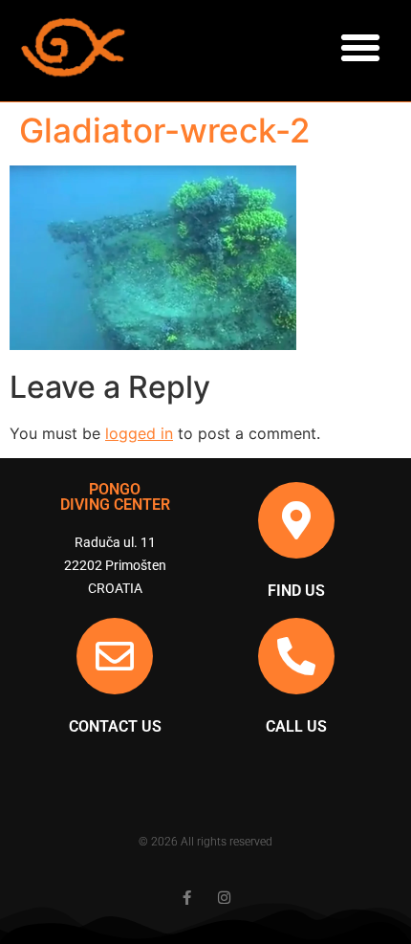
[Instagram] (224, 897)
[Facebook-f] (187, 897)
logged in (139, 433)
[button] (360, 47)
